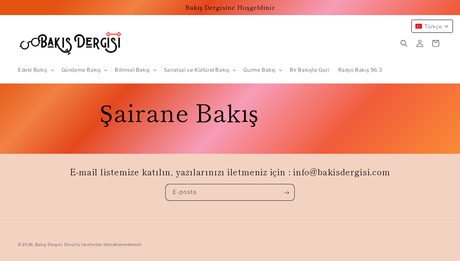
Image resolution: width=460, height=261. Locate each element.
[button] (35, 69)
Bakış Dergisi (49, 244)
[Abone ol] (286, 192)
